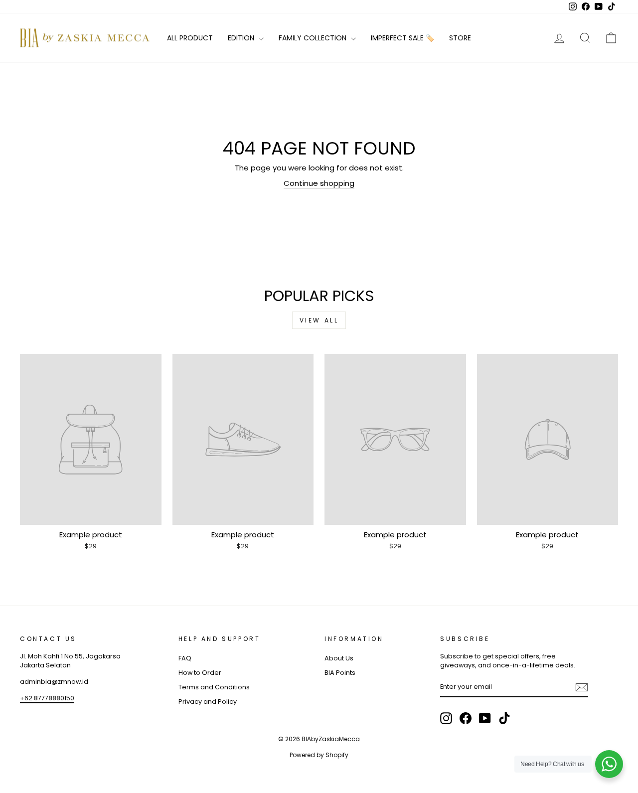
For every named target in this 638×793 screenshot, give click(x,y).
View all (319, 320)
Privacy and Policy (207, 701)
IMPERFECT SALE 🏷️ (402, 38)
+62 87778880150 (47, 698)
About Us (338, 658)
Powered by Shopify (319, 755)
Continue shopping (319, 183)
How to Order (199, 672)
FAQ (184, 658)
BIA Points (339, 672)
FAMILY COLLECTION (313, 38)
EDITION (242, 38)
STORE (460, 38)
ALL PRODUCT (190, 38)
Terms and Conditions (214, 687)
